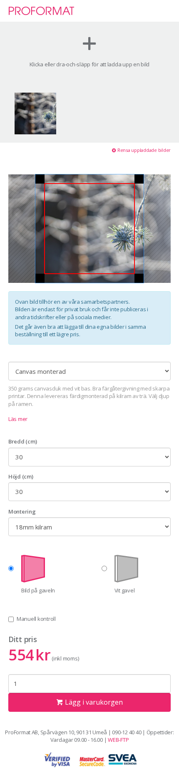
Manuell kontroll (36, 618)
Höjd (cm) (20, 476)
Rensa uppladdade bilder (143, 150)
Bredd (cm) (22, 441)
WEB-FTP (118, 739)
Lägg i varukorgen (93, 702)
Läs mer (17, 419)
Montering (22, 511)
